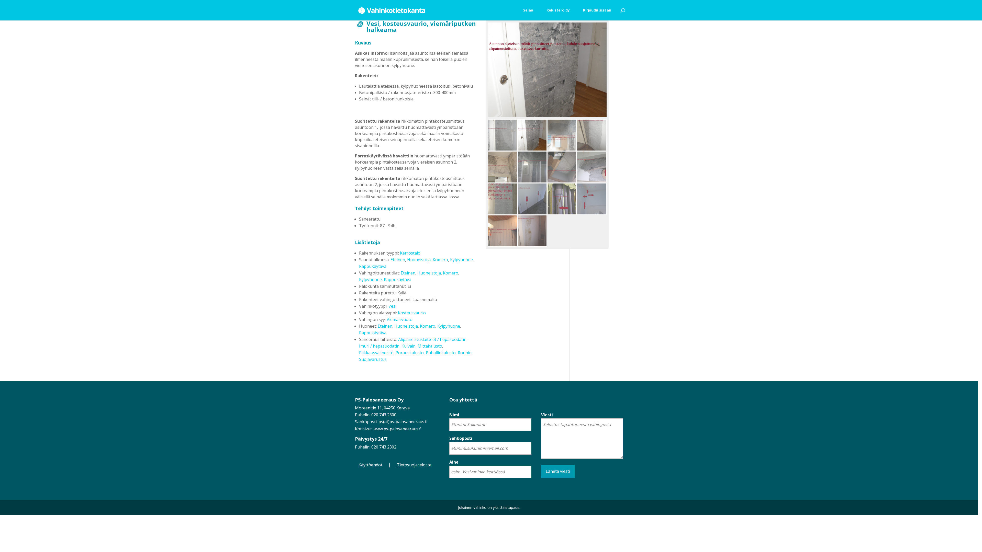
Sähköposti (460, 438)
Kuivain (408, 346)
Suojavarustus (373, 359)
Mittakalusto (430, 346)
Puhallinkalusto (441, 352)
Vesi (392, 306)
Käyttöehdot (370, 465)
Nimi (454, 415)
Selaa (528, 10)
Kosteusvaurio (412, 313)
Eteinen (397, 259)
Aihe (454, 462)
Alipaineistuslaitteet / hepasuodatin (432, 339)
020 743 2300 (383, 415)
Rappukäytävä (372, 266)
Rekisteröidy (558, 10)
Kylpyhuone (461, 259)
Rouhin (465, 352)
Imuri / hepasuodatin (379, 346)
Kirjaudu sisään (597, 10)
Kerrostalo (410, 253)
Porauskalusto (410, 352)
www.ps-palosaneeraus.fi (397, 429)
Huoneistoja (419, 259)
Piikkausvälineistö (376, 352)
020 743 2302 (383, 447)
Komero (440, 259)
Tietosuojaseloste (414, 465)
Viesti (547, 415)
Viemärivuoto (399, 319)
